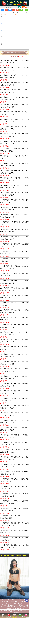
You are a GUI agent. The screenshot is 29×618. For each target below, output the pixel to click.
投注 (27, 600)
